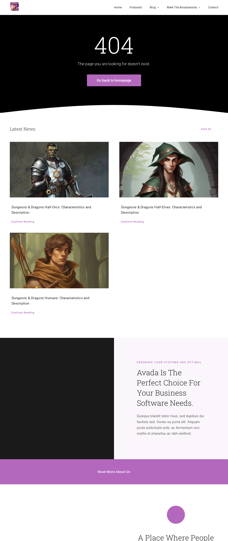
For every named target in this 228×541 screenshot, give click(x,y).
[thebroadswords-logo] (14, 3)
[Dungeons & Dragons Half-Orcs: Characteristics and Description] (59, 169)
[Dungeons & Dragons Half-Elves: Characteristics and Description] (168, 169)
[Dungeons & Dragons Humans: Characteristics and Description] (59, 260)
